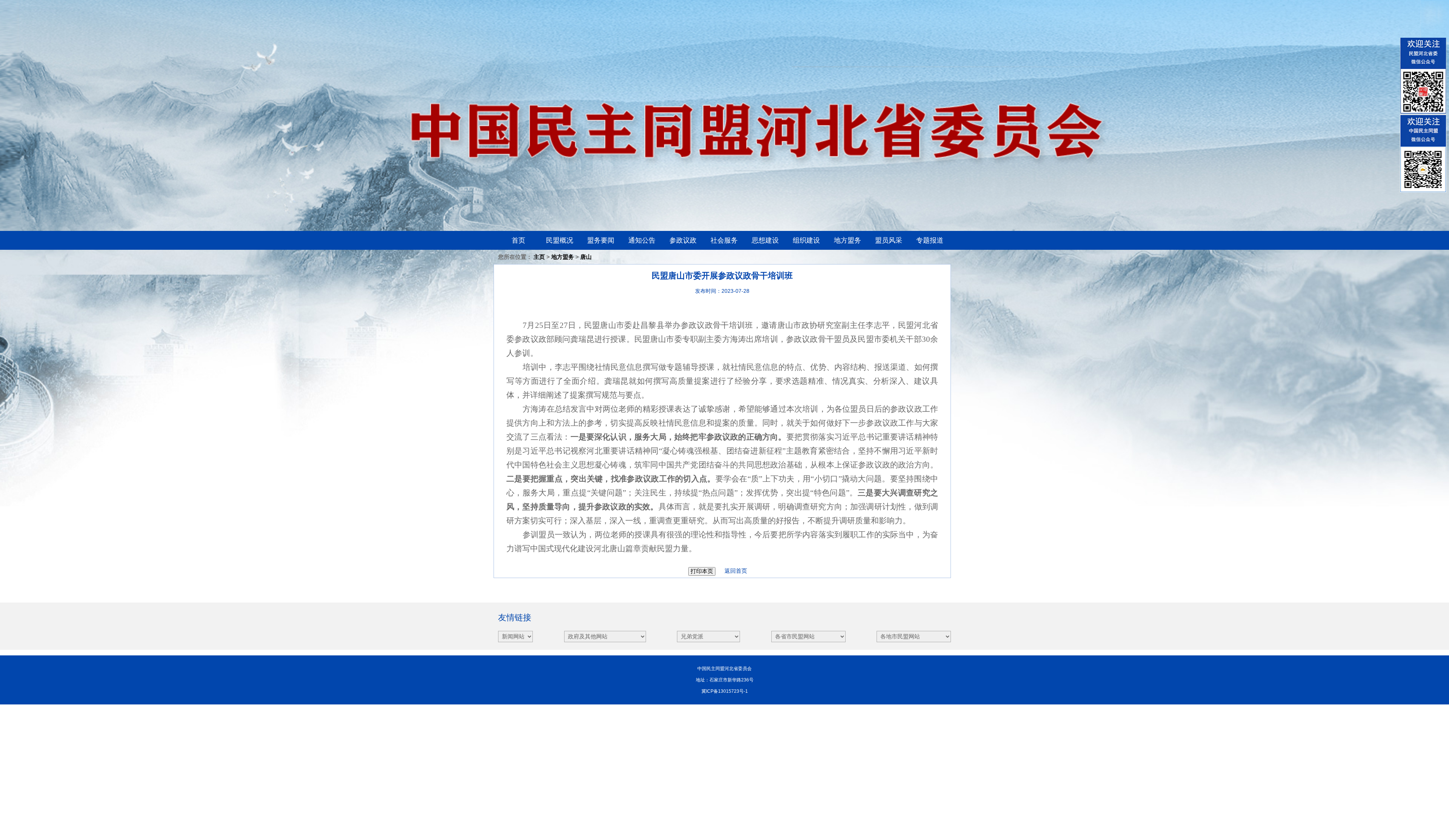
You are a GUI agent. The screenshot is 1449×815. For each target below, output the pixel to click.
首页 (518, 240)
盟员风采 (888, 240)
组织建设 (806, 240)
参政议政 (683, 240)
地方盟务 (847, 240)
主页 (539, 257)
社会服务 (724, 240)
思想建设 (765, 240)
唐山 (586, 257)
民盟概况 (559, 240)
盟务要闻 (600, 240)
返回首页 (732, 570)
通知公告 (641, 240)
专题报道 (929, 240)
